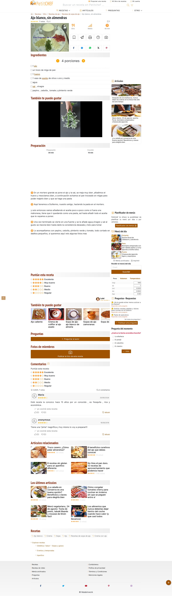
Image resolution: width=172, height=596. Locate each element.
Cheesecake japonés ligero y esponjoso (130, 255)
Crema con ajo (101, 536)
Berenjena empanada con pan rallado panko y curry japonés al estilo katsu (131, 247)
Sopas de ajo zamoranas (89, 323)
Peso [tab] (115, 278)
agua (35, 82)
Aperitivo (40, 555)
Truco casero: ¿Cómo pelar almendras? (58, 448)
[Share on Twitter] (98, 48)
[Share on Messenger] (82, 48)
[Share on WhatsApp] (90, 48)
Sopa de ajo (107, 322)
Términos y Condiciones (98, 572)
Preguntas (114, 10)
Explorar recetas (38, 543)
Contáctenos (93, 564)
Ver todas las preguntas (132, 319)
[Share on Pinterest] (106, 48)
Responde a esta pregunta (119, 306)
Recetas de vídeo (38, 568)
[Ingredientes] (3, 298)
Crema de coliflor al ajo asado (54, 324)
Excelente (49, 279)
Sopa (58, 536)
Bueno (47, 286)
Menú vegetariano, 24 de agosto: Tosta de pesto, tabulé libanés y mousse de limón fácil (58, 511)
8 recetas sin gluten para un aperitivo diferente (57, 465)
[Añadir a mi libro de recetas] (74, 37)
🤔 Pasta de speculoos (120, 315)
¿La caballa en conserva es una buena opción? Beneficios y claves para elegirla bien (57, 492)
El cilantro (118, 346)
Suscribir (126, 272)
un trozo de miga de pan (44, 70)
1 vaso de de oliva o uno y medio (51, 78)
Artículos (87, 10)
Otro (137, 10)
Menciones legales (96, 575)
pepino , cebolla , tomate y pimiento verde (52, 90)
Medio (47, 289)
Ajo (65, 536)
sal (34, 86)
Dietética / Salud (43, 546)
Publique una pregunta (127, 323)
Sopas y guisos (58, 546)
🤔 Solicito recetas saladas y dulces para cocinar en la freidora (125, 309)
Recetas (63, 10)
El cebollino (119, 343)
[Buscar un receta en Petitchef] (128, 5)
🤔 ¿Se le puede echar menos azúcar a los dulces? (126, 303)
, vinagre (38, 86)
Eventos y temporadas (45, 551)
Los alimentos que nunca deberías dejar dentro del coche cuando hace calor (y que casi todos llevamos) (90, 512)
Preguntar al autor (71, 339)
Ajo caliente (37, 322)
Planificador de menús (125, 226)
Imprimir (136, 261)
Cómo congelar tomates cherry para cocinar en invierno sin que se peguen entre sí (98, 492)
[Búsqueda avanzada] (132, 5)
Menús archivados (122, 261)
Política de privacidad (97, 568)
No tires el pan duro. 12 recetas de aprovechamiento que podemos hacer (99, 467)
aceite (45, 78)
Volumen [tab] (123, 278)
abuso (107, 412)
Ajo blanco (38, 536)
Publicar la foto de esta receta (70, 356)
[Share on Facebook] (73, 48)
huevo (37, 74)
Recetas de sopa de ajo (81, 536)
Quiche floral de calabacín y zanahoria (130, 238)
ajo (35, 66)
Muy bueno (49, 283)
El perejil (118, 340)
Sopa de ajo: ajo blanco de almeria (72, 324)
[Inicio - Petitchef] (32, 14)
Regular (48, 293)
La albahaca (119, 336)
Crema (49, 536)
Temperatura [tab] (135, 278)
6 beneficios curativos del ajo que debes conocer (99, 450)
